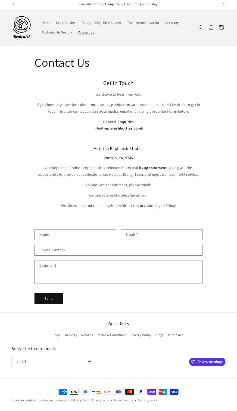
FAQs (57, 335)
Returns (87, 335)
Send (49, 298)
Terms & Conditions (112, 335)
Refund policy (79, 400)
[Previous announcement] (13, 4)
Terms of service (123, 400)
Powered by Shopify (55, 400)
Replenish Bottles (31, 400)
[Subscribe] (89, 361)
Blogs (159, 335)
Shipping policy (147, 400)
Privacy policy (100, 400)
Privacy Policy (141, 335)
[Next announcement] (224, 4)
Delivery (71, 335)
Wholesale (176, 335)
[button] (201, 27)
